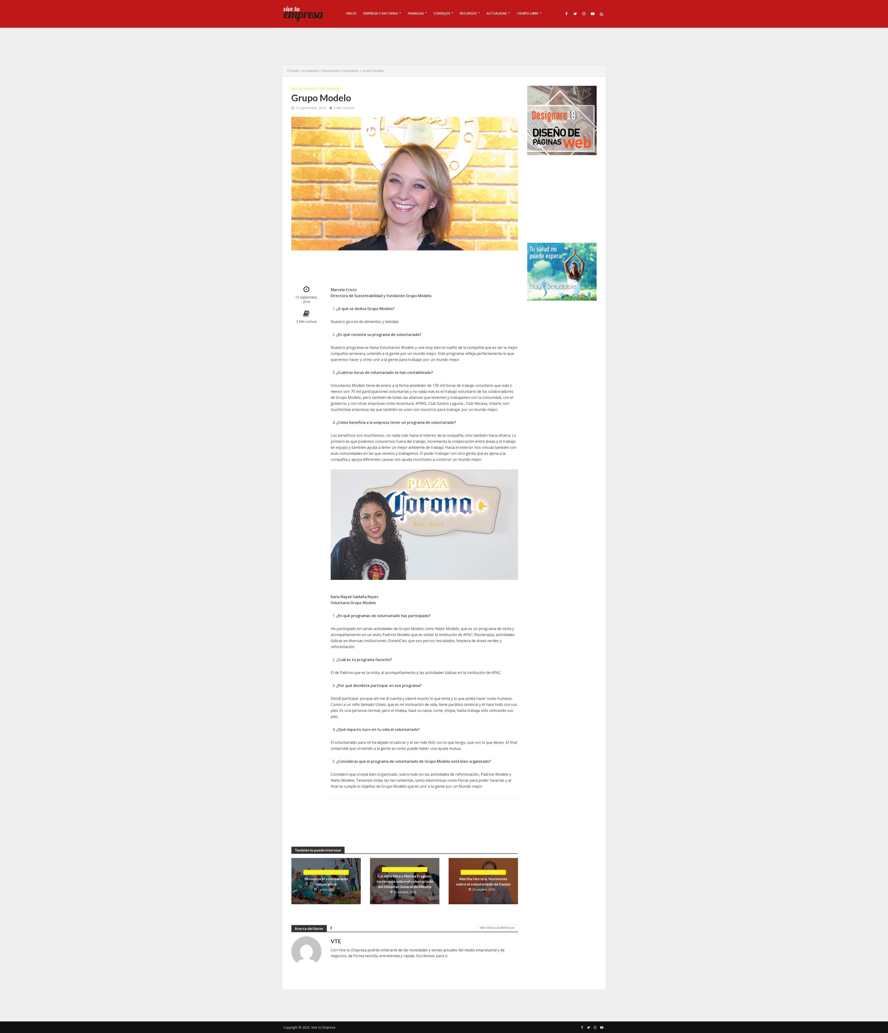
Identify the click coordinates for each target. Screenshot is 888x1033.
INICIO (351, 13)
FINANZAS (416, 13)
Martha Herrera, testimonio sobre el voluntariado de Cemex (483, 881)
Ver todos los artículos (497, 927)
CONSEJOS (442, 13)
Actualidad (310, 70)
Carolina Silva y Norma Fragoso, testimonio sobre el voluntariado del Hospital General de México (404, 881)
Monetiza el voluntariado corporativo (326, 881)
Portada (293, 70)
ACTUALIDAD (497, 13)
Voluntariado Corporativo (340, 70)
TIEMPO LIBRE (528, 13)
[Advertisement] (444, 46)
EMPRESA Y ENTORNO (380, 13)
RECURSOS (468, 13)
